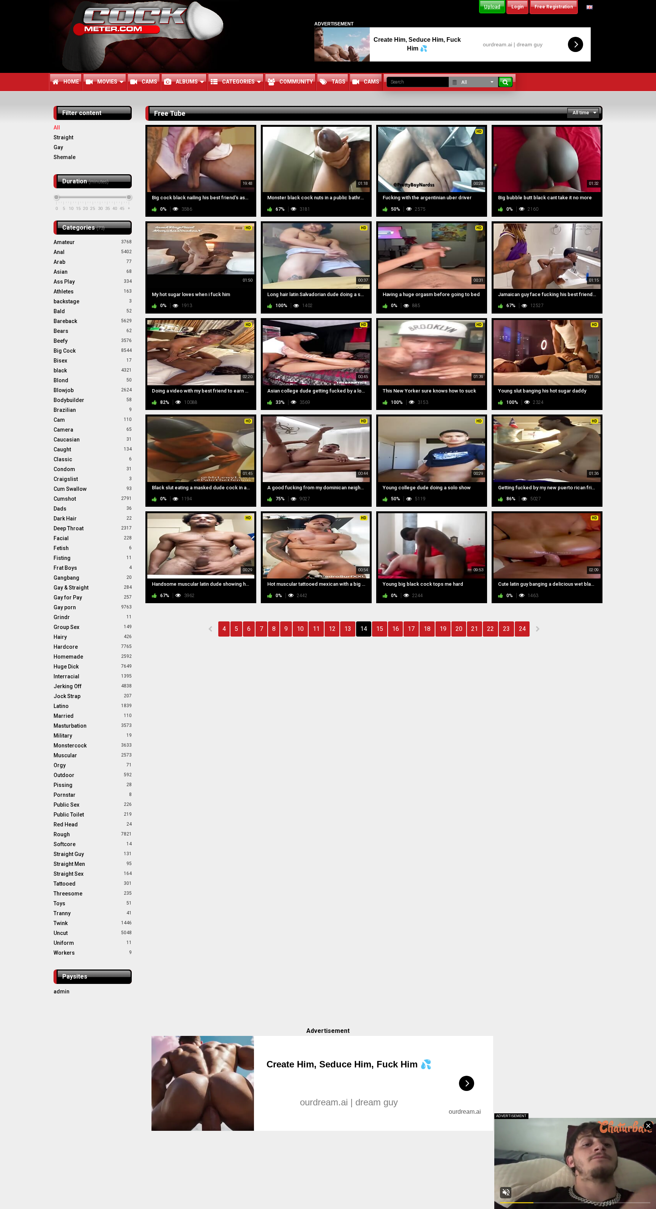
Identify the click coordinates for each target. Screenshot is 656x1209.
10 (300, 628)
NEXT (537, 629)
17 (411, 628)
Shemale (65, 157)
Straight (63, 137)
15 (379, 628)
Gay (58, 147)
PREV (210, 629)
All (57, 128)
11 (316, 628)
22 (490, 628)
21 (474, 628)
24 (522, 628)
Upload (492, 6)
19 (443, 628)
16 (395, 628)
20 (459, 628)
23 (506, 628)
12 (332, 628)
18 (427, 628)
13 (347, 628)
